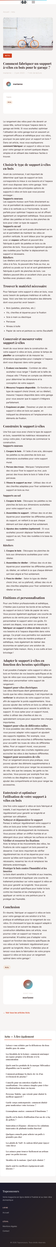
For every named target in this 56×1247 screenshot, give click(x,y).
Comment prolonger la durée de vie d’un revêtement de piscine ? (24, 1075)
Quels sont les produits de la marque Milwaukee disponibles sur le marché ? (28, 1066)
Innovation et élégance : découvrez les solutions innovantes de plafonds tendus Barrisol (27, 1127)
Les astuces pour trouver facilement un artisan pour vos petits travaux (27, 1152)
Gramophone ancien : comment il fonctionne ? (27, 1111)
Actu (13, 12)
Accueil (6, 12)
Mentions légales (10, 1226)
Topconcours (11, 1191)
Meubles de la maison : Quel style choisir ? (25, 1160)
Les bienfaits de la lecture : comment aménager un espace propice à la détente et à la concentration (27, 1057)
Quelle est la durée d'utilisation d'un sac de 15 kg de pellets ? (28, 1118)
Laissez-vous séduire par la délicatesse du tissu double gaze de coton (27, 1046)
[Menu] (33, 2)
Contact (6, 1231)
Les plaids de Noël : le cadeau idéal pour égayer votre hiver (27, 1144)
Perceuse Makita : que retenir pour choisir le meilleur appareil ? (26, 1095)
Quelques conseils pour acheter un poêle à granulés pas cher (25, 1135)
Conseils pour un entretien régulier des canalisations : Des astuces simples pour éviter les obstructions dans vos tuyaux (27, 1085)
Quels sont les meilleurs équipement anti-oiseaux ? (25, 1167)
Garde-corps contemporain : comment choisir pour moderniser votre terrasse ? (26, 1104)
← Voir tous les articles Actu (16, 1012)
